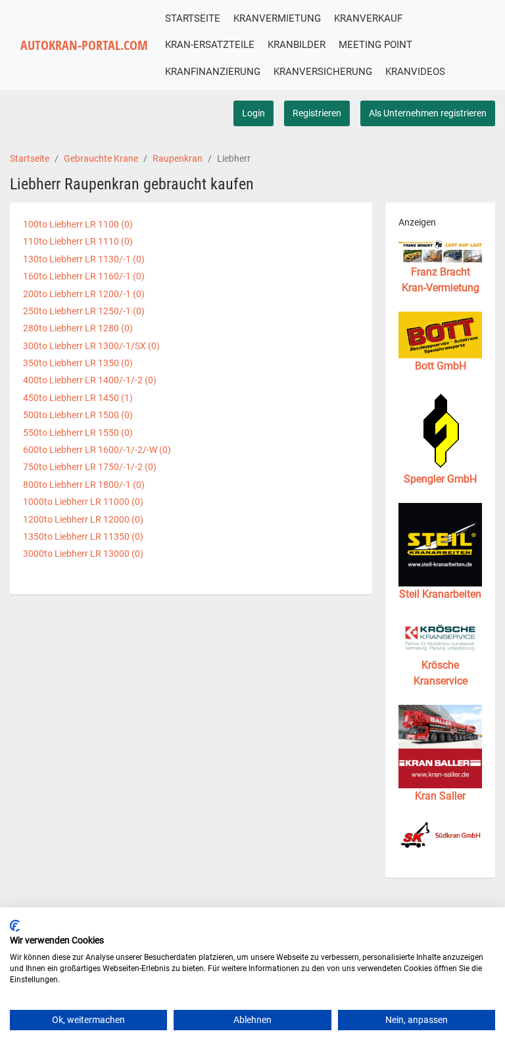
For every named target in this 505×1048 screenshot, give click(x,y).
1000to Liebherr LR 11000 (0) (83, 501)
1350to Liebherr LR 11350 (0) (83, 536)
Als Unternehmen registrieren (428, 113)
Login (253, 113)
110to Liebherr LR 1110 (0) (78, 241)
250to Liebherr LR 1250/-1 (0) (84, 311)
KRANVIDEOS (415, 72)
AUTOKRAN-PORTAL (84, 45)
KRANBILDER (296, 45)
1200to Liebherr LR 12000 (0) (83, 519)
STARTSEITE (192, 18)
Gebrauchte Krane (101, 158)
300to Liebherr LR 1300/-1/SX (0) (91, 346)
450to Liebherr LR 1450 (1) (78, 398)
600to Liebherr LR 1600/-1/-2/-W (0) (97, 449)
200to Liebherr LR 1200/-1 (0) (84, 294)
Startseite (29, 158)
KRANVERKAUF (368, 18)
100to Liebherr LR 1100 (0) (78, 224)
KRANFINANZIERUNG (212, 72)
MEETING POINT (375, 45)
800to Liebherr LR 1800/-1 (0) (84, 484)
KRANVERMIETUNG (277, 18)
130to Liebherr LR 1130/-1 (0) (84, 259)
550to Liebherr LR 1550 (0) (78, 432)
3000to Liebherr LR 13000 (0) (83, 553)
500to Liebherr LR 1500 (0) (78, 415)
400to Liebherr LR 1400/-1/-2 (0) (89, 380)
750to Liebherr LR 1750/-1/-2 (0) (89, 467)
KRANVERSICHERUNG (323, 72)
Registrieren (317, 113)
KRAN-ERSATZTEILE (209, 45)
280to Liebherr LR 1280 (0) (78, 328)
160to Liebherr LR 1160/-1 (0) (84, 276)
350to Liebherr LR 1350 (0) (78, 363)
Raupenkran (178, 158)
